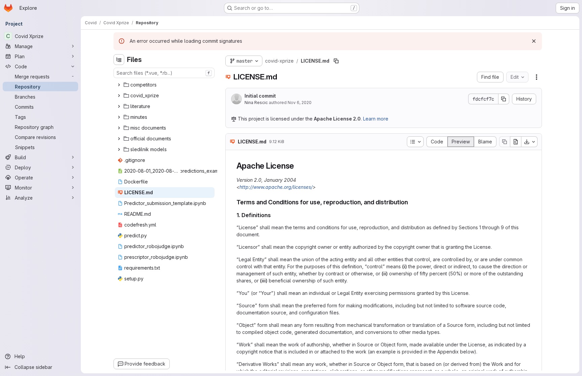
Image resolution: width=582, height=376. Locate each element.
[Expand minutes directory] (119, 117)
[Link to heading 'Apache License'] (298, 166)
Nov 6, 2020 (300, 102)
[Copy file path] (336, 61)
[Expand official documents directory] (119, 139)
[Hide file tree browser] (119, 59)
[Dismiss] (534, 41)
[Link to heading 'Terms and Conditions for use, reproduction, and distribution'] (411, 202)
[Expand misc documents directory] (119, 128)
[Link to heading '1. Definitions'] (274, 215)
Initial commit (260, 96)
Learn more (375, 119)
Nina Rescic (256, 102)
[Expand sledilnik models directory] (119, 149)
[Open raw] (515, 141)
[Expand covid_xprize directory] (119, 96)
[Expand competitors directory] (119, 85)
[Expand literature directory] (119, 106)
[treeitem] (165, 84)
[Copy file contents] (504, 141)
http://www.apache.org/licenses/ (276, 187)
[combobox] (164, 73)
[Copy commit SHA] (503, 99)
